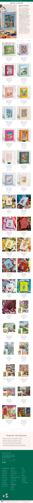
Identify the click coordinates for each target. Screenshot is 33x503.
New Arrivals (13, 470)
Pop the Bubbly (24, 252)
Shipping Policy (24, 478)
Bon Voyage (24, 273)
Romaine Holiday (9, 252)
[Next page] (21, 429)
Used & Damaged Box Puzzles (15, 477)
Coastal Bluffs (23, 78)
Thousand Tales (24, 420)
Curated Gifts (13, 485)
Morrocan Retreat (9, 420)
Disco (9, 294)
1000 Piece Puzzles (14, 471)
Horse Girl (9, 273)
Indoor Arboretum (23, 100)
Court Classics (24, 294)
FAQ (22, 473)
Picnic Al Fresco (9, 187)
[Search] (27, 3)
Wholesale (23, 475)
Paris (9, 356)
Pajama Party (9, 232)
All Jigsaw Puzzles (13, 484)
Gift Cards (12, 489)
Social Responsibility (25, 482)
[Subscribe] (14, 460)
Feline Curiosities (9, 121)
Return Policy (24, 477)
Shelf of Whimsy (24, 57)
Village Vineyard (24, 336)
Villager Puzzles (22, 18)
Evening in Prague (9, 143)
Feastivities (24, 232)
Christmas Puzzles (13, 478)
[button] (2, 3)
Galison (26, 14)
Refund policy (13, 501)
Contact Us (23, 471)
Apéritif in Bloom (9, 100)
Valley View (24, 399)
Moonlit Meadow (9, 165)
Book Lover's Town (23, 121)
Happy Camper (24, 209)
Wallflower (24, 501)
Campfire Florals (9, 57)
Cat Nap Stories (24, 315)
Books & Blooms (9, 336)
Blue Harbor (9, 399)
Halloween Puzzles (13, 480)
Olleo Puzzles (22, 16)
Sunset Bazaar (9, 78)
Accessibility (24, 480)
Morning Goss (24, 187)
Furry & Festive (24, 165)
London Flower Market (24, 378)
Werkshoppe (21, 15)
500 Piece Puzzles (13, 473)
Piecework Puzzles (22, 14)
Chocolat (9, 315)
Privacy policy (18, 501)
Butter (9, 209)
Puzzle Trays (12, 487)
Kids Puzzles (12, 482)
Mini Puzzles (12, 475)
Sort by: (18, 40)
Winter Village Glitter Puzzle (9, 378)
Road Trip (24, 356)
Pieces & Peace (27, 16)
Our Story (23, 470)
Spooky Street (24, 143)
